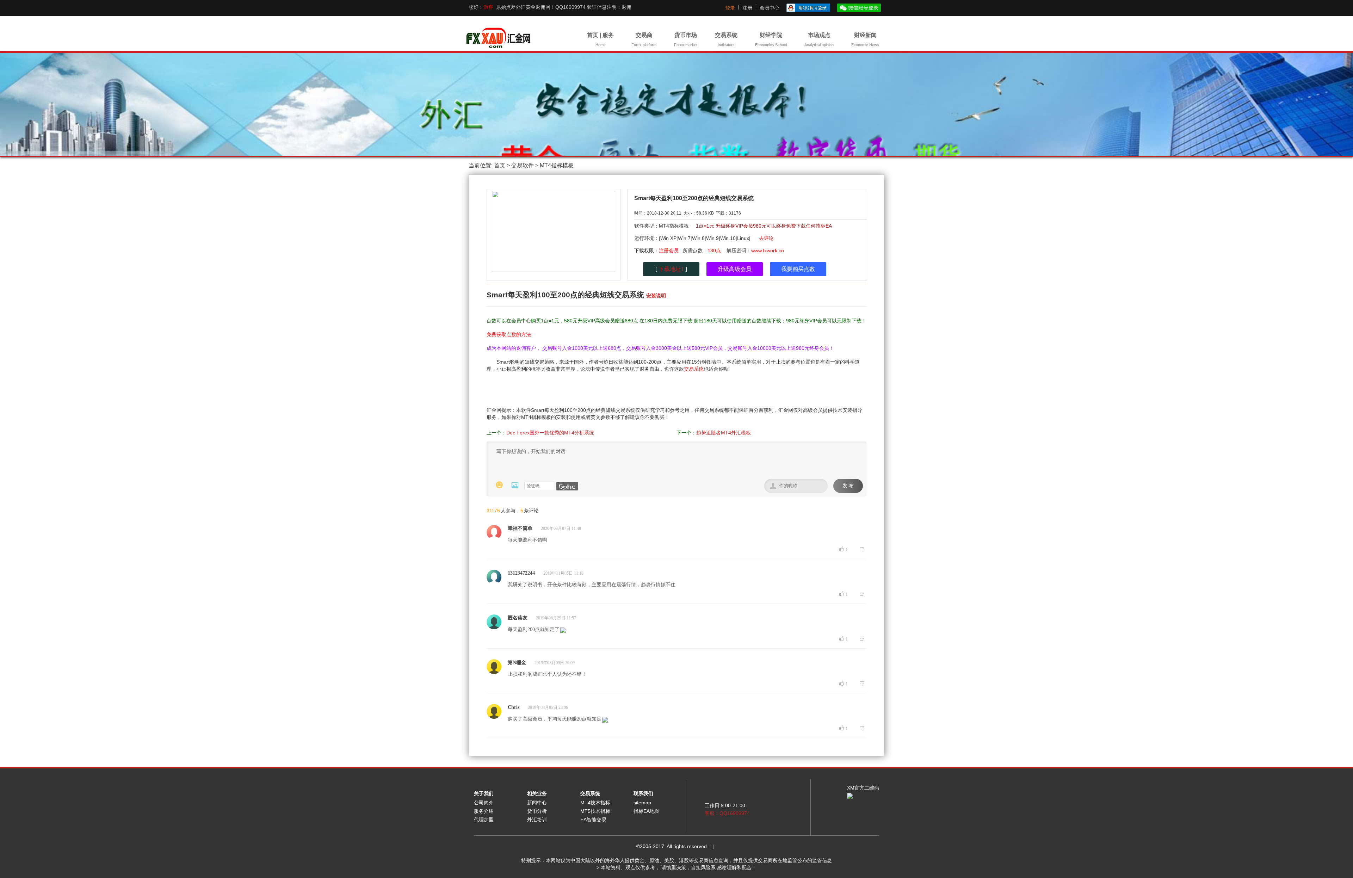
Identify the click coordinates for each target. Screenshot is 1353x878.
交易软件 (522, 165)
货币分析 (537, 811)
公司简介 (484, 802)
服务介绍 (484, 811)
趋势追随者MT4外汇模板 (723, 432)
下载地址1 (671, 269)
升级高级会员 (735, 269)
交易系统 (726, 39)
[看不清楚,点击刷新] (567, 486)
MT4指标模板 (557, 165)
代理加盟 (484, 819)
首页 (499, 165)
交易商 (643, 39)
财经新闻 (865, 39)
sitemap (642, 802)
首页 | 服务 (600, 39)
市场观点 (819, 39)
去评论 (766, 238)
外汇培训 (537, 819)
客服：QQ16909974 (727, 813)
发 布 (848, 485)
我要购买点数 (798, 269)
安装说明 (656, 295)
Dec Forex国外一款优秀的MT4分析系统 (550, 432)
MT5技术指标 (595, 811)
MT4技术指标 (595, 802)
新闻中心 (537, 802)
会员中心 (769, 8)
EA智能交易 (593, 819)
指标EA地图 (647, 811)
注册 (747, 8)
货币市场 (685, 39)
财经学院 (771, 39)
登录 (730, 8)
